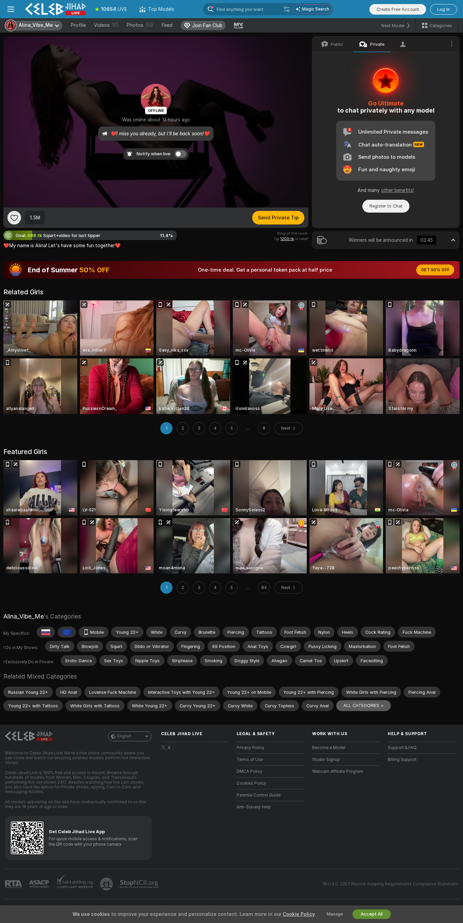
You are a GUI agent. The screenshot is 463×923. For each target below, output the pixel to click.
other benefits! (397, 190)
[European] (67, 632)
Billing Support (402, 759)
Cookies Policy (251, 783)
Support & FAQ (402, 747)
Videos (106, 25)
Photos (139, 25)
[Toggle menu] (11, 9)
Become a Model (328, 747)
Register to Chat (385, 206)
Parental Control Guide (259, 795)
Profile (78, 25)
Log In (443, 9)
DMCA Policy (249, 771)
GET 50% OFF (435, 270)
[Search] (286, 9)
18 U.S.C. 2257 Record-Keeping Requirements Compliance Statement (390, 884)
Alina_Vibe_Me (23, 616)
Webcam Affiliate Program (337, 771)
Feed (167, 25)
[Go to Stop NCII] (140, 884)
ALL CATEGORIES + (363, 705)
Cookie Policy (299, 914)
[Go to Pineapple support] (107, 884)
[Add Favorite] (14, 217)
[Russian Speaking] (46, 632)
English (124, 736)
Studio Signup (326, 759)
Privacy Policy (250, 747)
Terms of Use (250, 759)
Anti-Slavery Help (254, 807)
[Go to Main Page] (55, 9)
